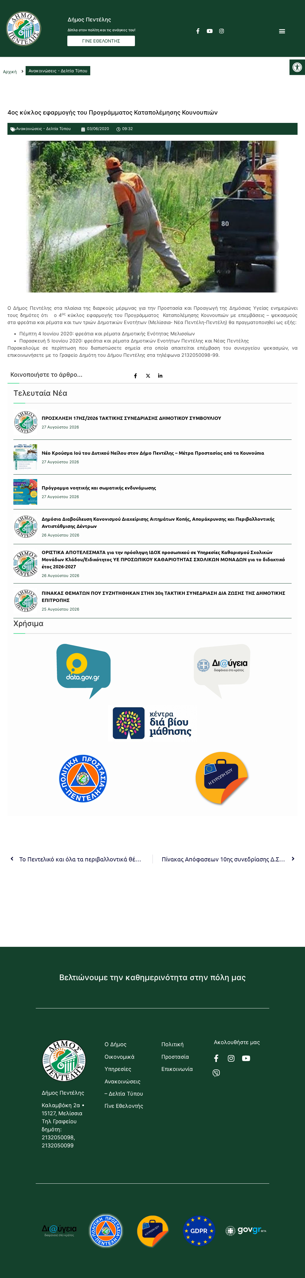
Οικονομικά (120, 1057)
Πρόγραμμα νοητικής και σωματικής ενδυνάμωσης (99, 487)
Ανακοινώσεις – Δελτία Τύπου (124, 1087)
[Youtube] (209, 31)
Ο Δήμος (116, 1044)
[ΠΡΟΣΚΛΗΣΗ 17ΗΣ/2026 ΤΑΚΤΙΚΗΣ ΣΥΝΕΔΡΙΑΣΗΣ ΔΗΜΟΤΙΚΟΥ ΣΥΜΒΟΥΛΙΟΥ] (25, 422)
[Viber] (219, 1073)
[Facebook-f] (197, 31)
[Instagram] (221, 31)
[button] (297, 67)
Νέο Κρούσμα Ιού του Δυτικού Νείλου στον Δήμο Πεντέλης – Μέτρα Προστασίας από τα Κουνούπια (153, 453)
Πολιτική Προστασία (175, 1050)
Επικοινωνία (177, 1069)
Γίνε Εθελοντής (124, 1106)
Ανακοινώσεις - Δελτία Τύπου (43, 128)
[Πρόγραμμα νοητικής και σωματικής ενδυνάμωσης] (25, 492)
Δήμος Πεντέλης (89, 19)
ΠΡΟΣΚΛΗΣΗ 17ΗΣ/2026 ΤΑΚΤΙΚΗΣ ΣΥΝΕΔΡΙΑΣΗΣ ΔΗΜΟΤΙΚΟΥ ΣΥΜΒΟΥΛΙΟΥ (131, 418)
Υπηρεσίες (118, 1069)
